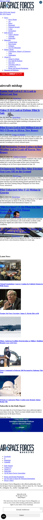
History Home (9, 49)
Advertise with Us (14, 64)
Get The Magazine (14, 48)
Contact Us (12, 66)
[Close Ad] (41, 508)
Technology (12, 31)
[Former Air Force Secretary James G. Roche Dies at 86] (10, 309)
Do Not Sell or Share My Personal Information (19, 478)
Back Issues (12, 44)
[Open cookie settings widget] (3, 516)
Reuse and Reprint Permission (18, 68)
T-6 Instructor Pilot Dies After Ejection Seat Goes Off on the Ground (21, 170)
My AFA (3, 14)
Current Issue (12, 42)
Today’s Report (13, 34)
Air (9, 21)
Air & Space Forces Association (14, 473)
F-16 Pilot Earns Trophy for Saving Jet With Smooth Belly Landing (21, 230)
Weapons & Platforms (11, 70)
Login (8, 12)
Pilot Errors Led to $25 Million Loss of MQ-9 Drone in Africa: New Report (21, 129)
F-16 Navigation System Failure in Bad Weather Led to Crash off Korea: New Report (21, 149)
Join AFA (3, 12)
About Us (7, 57)
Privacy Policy (9, 480)
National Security (14, 27)
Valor (10, 53)
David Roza (17, 98)
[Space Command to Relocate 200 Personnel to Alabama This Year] (10, 366)
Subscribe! (11, 38)
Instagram (7, 460)
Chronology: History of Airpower (19, 51)
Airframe (11, 36)
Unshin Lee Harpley (18, 135)
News (6, 18)
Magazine (7, 40)
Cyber (10, 29)
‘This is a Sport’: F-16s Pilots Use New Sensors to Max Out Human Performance (20, 210)
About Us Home (13, 59)
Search (13, 12)
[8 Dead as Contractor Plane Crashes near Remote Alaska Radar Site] (10, 396)
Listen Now (21, 431)
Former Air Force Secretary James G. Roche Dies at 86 (19, 313)
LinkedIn (7, 462)
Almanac (11, 46)
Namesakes (12, 55)
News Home (12, 19)
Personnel (11, 25)
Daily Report (8, 33)
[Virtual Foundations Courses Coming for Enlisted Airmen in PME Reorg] (10, 280)
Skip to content (5, 1)
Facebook (7, 456)
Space (10, 23)
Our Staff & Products (15, 61)
